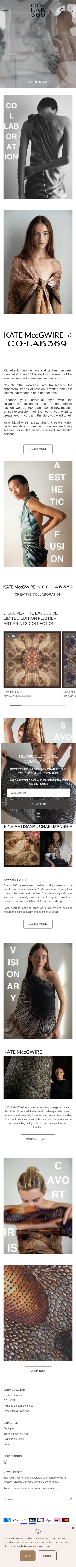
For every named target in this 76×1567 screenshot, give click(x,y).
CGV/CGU (10, 1400)
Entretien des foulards (16, 1433)
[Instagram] (38, 814)
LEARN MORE (38, 449)
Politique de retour (14, 1438)
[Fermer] (71, 748)
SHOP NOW (38, 82)
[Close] (73, 1527)
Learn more (43, 1546)
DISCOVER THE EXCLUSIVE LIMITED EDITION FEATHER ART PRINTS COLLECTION (31, 618)
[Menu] (6, 10)
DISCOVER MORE (38, 1139)
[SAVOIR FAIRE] (38, 849)
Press (7, 1444)
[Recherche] (62, 11)
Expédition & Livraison (16, 1410)
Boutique (9, 1428)
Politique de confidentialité (18, 1405)
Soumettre (38, 804)
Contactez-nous (13, 1395)
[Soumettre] (70, 1499)
